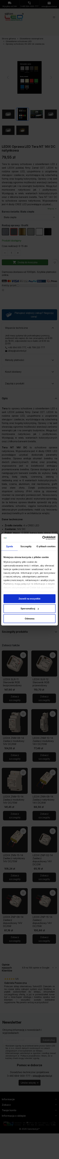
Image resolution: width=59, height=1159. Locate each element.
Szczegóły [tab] (25, 546)
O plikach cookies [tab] (46, 546)
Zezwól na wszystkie (29, 598)
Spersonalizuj (28, 608)
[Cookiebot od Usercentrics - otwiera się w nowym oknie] (42, 538)
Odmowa (29, 618)
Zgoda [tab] (9, 546)
